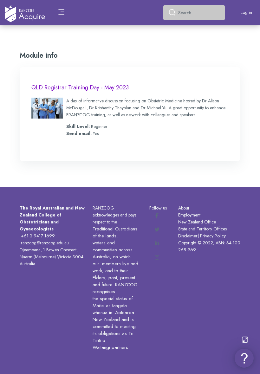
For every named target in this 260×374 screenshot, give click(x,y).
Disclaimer (188, 236)
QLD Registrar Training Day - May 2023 (80, 87)
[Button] (244, 339)
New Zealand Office (197, 222)
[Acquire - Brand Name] (25, 12)
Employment (189, 215)
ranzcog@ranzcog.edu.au (45, 243)
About (183, 208)
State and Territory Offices (202, 229)
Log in (246, 12)
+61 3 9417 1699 (38, 236)
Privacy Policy (213, 236)
